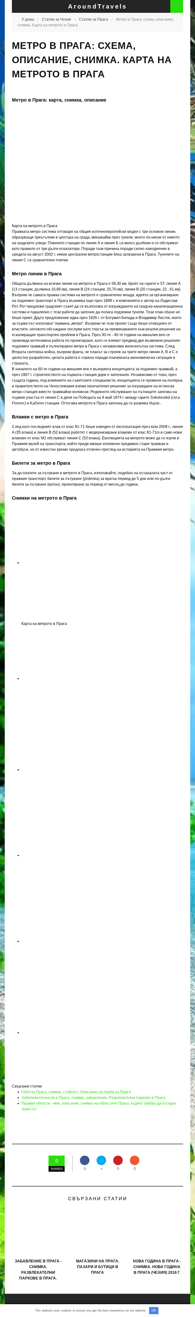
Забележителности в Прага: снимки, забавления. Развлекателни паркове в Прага (93, 1098)
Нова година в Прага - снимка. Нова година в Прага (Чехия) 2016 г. (157, 1267)
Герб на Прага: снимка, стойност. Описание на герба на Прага (76, 1092)
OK (153, 1310)
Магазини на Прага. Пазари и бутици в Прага (97, 1267)
